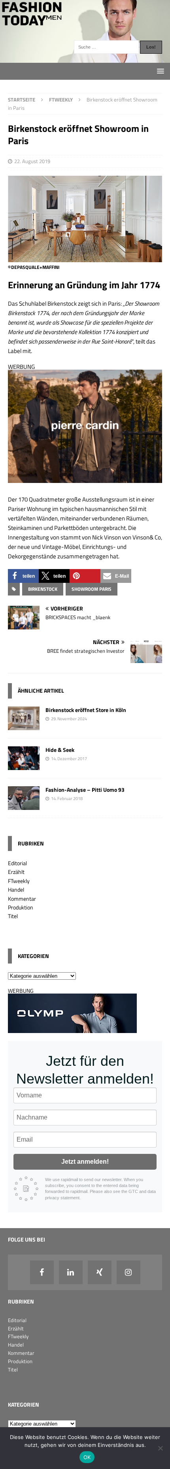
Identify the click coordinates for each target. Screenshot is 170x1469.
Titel (13, 916)
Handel (16, 889)
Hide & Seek (59, 750)
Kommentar (22, 898)
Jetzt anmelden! (85, 1161)
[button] (23, 576)
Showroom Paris (91, 589)
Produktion (20, 907)
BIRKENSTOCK (42, 589)
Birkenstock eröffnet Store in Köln (85, 710)
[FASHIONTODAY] (85, 58)
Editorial (17, 863)
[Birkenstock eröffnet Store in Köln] (24, 725)
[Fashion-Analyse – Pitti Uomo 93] (24, 805)
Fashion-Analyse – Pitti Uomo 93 (85, 789)
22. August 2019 (32, 161)
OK (87, 1457)
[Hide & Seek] (24, 765)
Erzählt (16, 872)
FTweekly (19, 881)
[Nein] (160, 1448)
